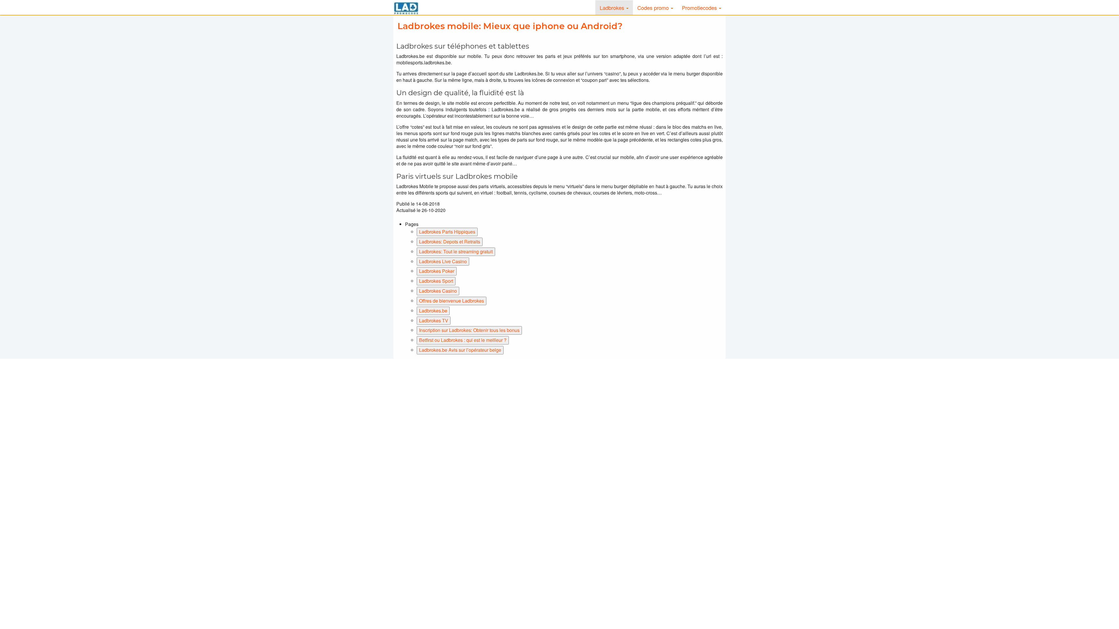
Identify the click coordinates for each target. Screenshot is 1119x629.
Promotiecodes (700, 7)
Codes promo (653, 7)
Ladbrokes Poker (436, 271)
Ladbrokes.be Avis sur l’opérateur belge (460, 350)
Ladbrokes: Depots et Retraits (449, 241)
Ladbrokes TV (433, 320)
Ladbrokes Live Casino (443, 261)
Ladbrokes (613, 7)
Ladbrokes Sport (436, 281)
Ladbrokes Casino (438, 290)
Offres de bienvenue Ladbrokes (451, 300)
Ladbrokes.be (433, 310)
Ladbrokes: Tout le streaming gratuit (456, 251)
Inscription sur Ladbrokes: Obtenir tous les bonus (469, 330)
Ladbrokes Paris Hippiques (447, 231)
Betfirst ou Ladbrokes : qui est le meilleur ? (462, 340)
